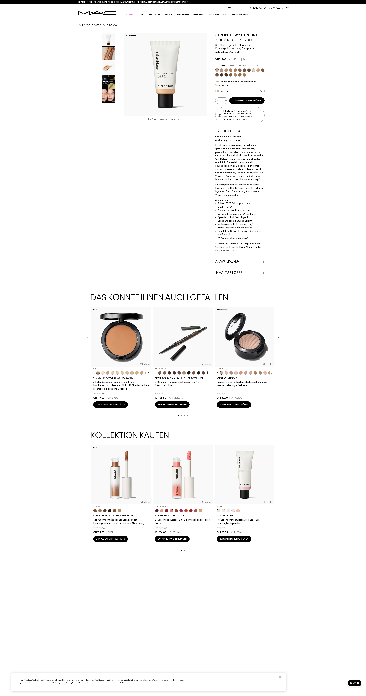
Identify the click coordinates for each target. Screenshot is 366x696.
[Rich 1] (217, 75)
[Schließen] (280, 677)
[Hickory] (174, 373)
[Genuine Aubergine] (169, 373)
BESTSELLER (154, 15)
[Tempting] (260, 373)
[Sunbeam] (110, 511)
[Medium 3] (235, 75)
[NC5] (103, 373)
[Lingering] (179, 373)
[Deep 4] (244, 70)
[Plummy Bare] (157, 511)
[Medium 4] (235, 70)
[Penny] (194, 373)
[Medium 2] (230, 70)
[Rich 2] (249, 70)
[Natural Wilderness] (255, 373)
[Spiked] (198, 373)
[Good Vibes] (166, 511)
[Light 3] (258, 70)
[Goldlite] (223, 511)
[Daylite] (105, 511)
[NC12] (117, 373)
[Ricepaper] (226, 373)
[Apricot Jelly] (186, 511)
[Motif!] (241, 373)
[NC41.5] (108, 373)
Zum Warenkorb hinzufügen (247, 100)
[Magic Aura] (181, 511)
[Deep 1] (230, 75)
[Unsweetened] (191, 511)
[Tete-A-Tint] (265, 373)
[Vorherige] (95, 373)
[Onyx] (189, 373)
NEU (142, 15)
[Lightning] (200, 511)
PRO (225, 15)
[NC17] (137, 373)
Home (80, 25)
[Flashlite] (100, 511)
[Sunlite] (119, 511)
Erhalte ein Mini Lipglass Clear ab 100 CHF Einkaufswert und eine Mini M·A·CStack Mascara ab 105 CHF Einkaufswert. (133, 2)
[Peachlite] (238, 511)
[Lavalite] (176, 511)
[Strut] (203, 373)
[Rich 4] (226, 75)
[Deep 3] (262, 70)
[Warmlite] (114, 511)
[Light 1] (253, 70)
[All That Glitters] (231, 373)
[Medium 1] (226, 70)
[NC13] (122, 373)
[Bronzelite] (228, 511)
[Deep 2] (240, 70)
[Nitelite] (196, 511)
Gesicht (99, 25)
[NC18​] (142, 373)
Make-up (89, 25)
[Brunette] (160, 373)
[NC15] (127, 373)
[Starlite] (162, 511)
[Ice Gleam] (171, 511)
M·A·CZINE (214, 15)
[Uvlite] (233, 511)
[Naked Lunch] (246, 373)
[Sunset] (95, 511)
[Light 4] (221, 70)
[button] (354, 683)
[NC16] (132, 373)
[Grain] (236, 373)
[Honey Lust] (250, 373)
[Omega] (184, 373)
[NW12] (112, 373)
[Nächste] (148, 373)
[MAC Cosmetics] (97, 13)
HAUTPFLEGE (183, 15)
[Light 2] (217, 70)
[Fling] (164, 373)
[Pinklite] (218, 511)
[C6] (98, 373)
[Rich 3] (221, 75)
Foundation (112, 25)
